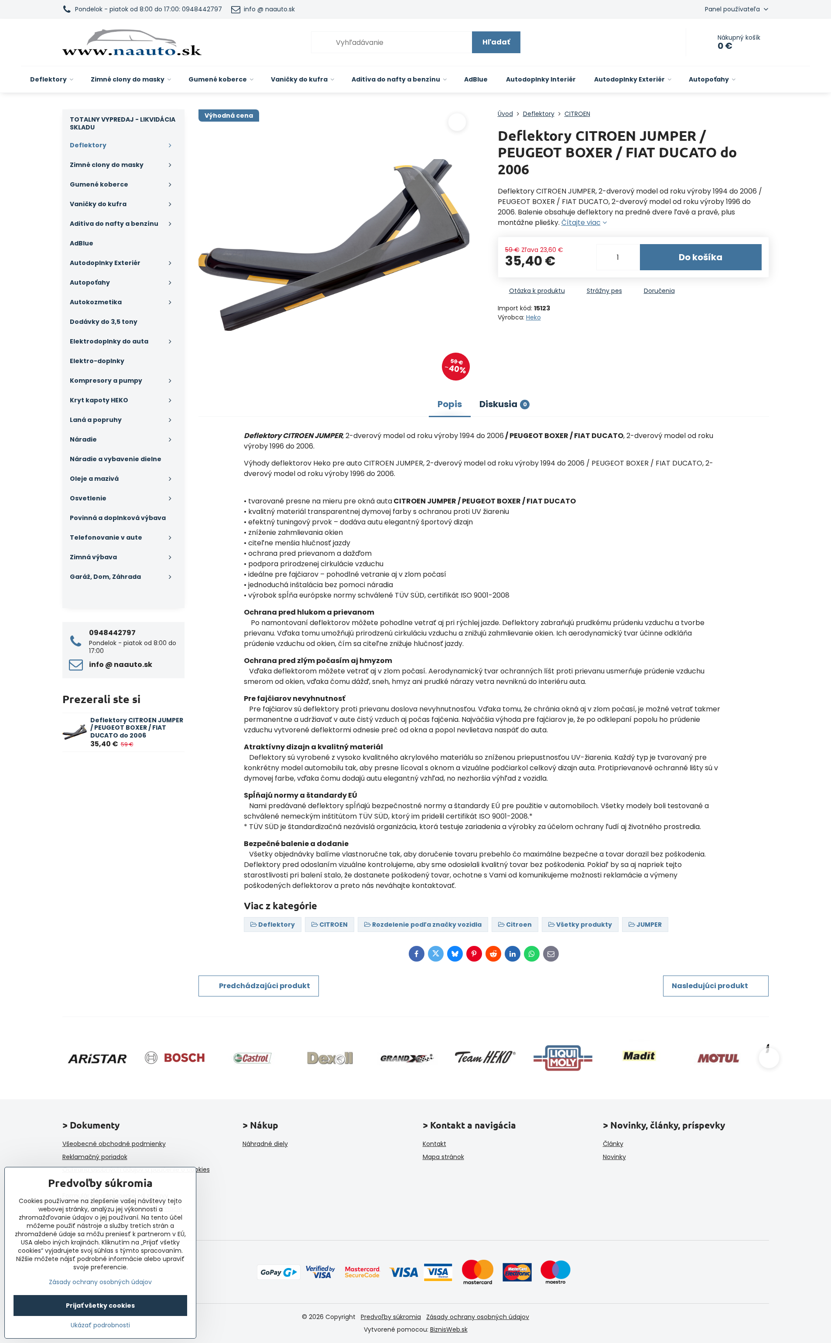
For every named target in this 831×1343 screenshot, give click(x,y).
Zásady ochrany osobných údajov (477, 1316)
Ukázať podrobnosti (100, 1325)
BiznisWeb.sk (449, 1329)
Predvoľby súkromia (391, 1316)
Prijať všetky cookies (100, 1305)
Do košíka (700, 257)
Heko (533, 317)
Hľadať (496, 42)
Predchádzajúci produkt (264, 986)
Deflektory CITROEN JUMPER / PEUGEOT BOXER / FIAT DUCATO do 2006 (136, 728)
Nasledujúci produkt (710, 986)
